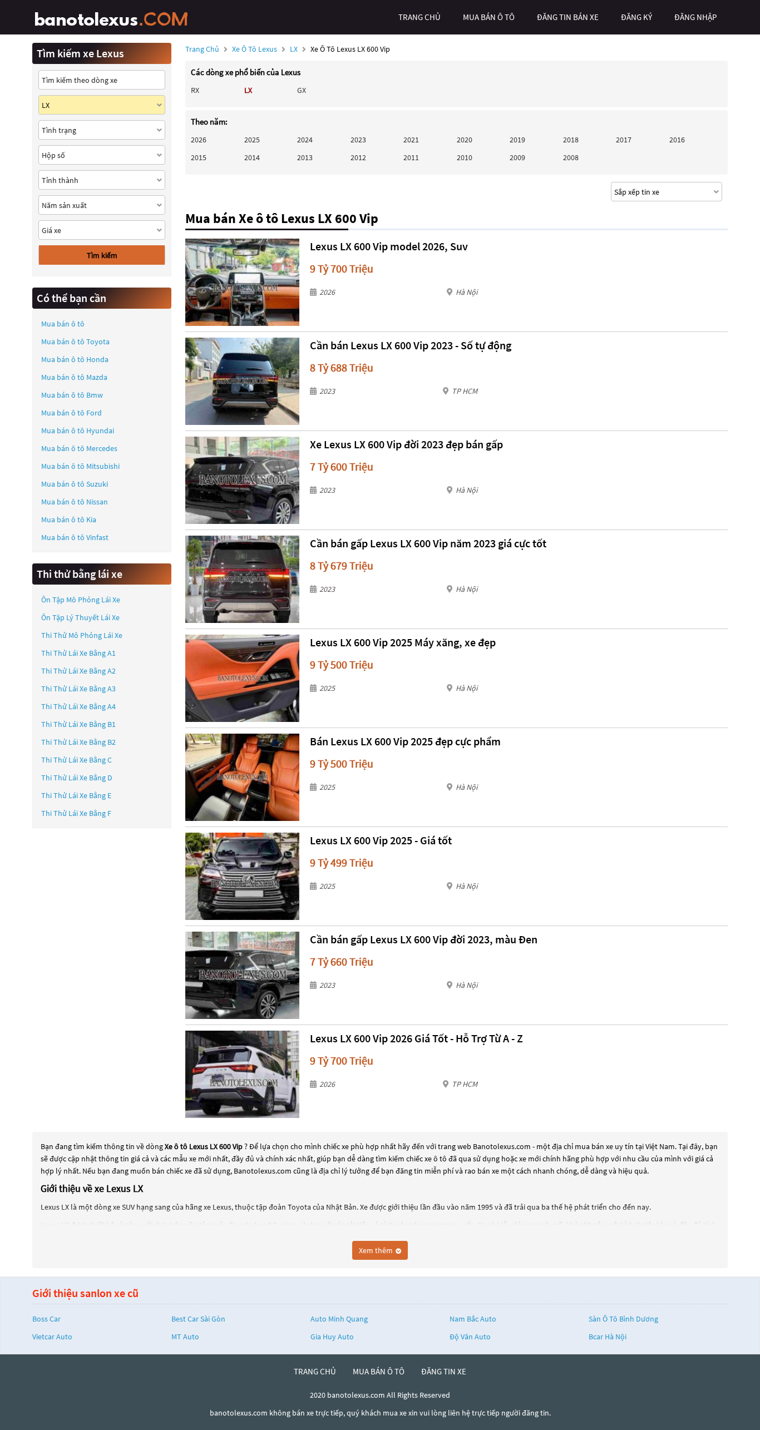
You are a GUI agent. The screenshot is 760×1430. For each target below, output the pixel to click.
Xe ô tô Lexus (254, 49)
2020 (464, 140)
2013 (305, 157)
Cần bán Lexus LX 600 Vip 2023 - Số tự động (410, 345)
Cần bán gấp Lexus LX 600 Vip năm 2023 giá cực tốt (428, 543)
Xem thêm (376, 1250)
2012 (358, 157)
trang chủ (419, 17)
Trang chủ (202, 49)
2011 (411, 157)
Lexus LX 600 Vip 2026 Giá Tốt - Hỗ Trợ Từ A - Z (416, 1038)
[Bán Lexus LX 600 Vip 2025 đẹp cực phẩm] (242, 777)
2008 (571, 157)
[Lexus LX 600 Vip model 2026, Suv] (242, 282)
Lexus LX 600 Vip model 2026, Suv (389, 246)
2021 (411, 140)
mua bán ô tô (489, 17)
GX (301, 90)
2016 (677, 140)
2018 (571, 140)
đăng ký (636, 17)
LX (294, 49)
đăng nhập (695, 17)
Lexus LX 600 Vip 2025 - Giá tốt (381, 840)
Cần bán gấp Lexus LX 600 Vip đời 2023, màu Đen (423, 939)
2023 (358, 140)
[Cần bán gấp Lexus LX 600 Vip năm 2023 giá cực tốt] (242, 579)
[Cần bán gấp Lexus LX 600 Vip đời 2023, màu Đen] (242, 975)
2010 (464, 157)
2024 (305, 140)
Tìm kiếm (102, 255)
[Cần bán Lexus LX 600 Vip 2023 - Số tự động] (242, 381)
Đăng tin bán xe (568, 17)
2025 (252, 140)
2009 (517, 157)
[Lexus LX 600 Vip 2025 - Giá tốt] (242, 876)
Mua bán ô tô (63, 324)
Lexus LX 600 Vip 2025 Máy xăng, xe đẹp (403, 642)
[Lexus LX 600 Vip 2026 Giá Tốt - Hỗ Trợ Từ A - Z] (242, 1074)
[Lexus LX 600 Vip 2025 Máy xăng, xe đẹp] (242, 678)
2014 (252, 157)
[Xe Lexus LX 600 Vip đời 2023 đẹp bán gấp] (242, 480)
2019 (517, 140)
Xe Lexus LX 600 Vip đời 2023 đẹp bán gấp (406, 444)
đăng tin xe (443, 1371)
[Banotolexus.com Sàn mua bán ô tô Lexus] (115, 17)
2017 (623, 140)
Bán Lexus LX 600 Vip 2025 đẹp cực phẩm (405, 741)
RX (195, 90)
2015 (198, 157)
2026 (198, 140)
